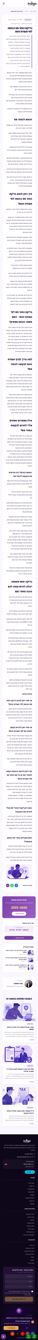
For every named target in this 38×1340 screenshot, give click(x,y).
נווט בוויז (29, 1172)
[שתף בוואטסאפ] (12, 885)
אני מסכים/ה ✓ (11, 1328)
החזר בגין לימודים (29, 1251)
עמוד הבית (33, 11)
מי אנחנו (31, 1186)
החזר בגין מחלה (30, 1248)
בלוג (26, 11)
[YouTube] (22, 1333)
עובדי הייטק (31, 1217)
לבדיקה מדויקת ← (19, 938)
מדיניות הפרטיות (16, 1291)
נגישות (32, 1260)
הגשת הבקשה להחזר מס (24, 765)
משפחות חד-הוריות (28, 1235)
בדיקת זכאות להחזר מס (19, 600)
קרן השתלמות (30, 1232)
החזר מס (17, 260)
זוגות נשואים (30, 1223)
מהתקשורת (31, 1189)
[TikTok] (17, 1333)
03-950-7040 (29, 1154)
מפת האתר (31, 1263)
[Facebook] (33, 1333)
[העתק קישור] (7, 885)
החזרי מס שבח (30, 1214)
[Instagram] (28, 1333)
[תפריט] (4, 3)
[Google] (12, 1333)
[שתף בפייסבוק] (16, 885)
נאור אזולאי (18, 983)
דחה (27, 1328)
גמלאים (32, 1220)
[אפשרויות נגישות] (3, 1336)
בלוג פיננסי (31, 1192)
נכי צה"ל (31, 1245)
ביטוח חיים (31, 1229)
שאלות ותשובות (29, 1198)
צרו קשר (31, 1201)
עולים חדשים (30, 1226)
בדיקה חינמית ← (19, 914)
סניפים (32, 1204)
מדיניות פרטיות (30, 1254)
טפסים (32, 1195)
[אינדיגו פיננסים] (32, 3)
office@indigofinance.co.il (25, 1157)
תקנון (32, 1257)
